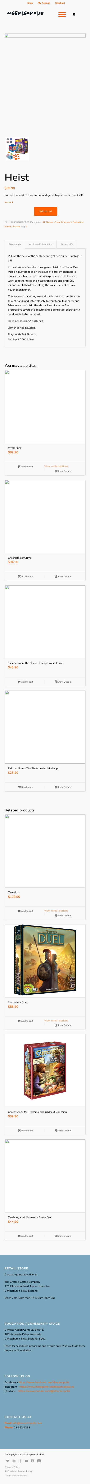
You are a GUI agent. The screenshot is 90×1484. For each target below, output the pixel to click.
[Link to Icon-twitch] (39, 1461)
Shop (30, 3)
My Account (44, 3)
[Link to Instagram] (14, 1461)
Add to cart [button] (27, 466)
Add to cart (45, 211)
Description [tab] (15, 244)
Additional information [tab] (40, 244)
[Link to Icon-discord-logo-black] (33, 1461)
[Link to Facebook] (20, 1461)
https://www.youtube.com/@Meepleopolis (44, 1391)
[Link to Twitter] (8, 1461)
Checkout (60, 3)
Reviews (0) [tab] (67, 244)
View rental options (56, 466)
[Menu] (60, 14)
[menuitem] (30, 3)
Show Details (64, 471)
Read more (27, 576)
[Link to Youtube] (26, 1461)
